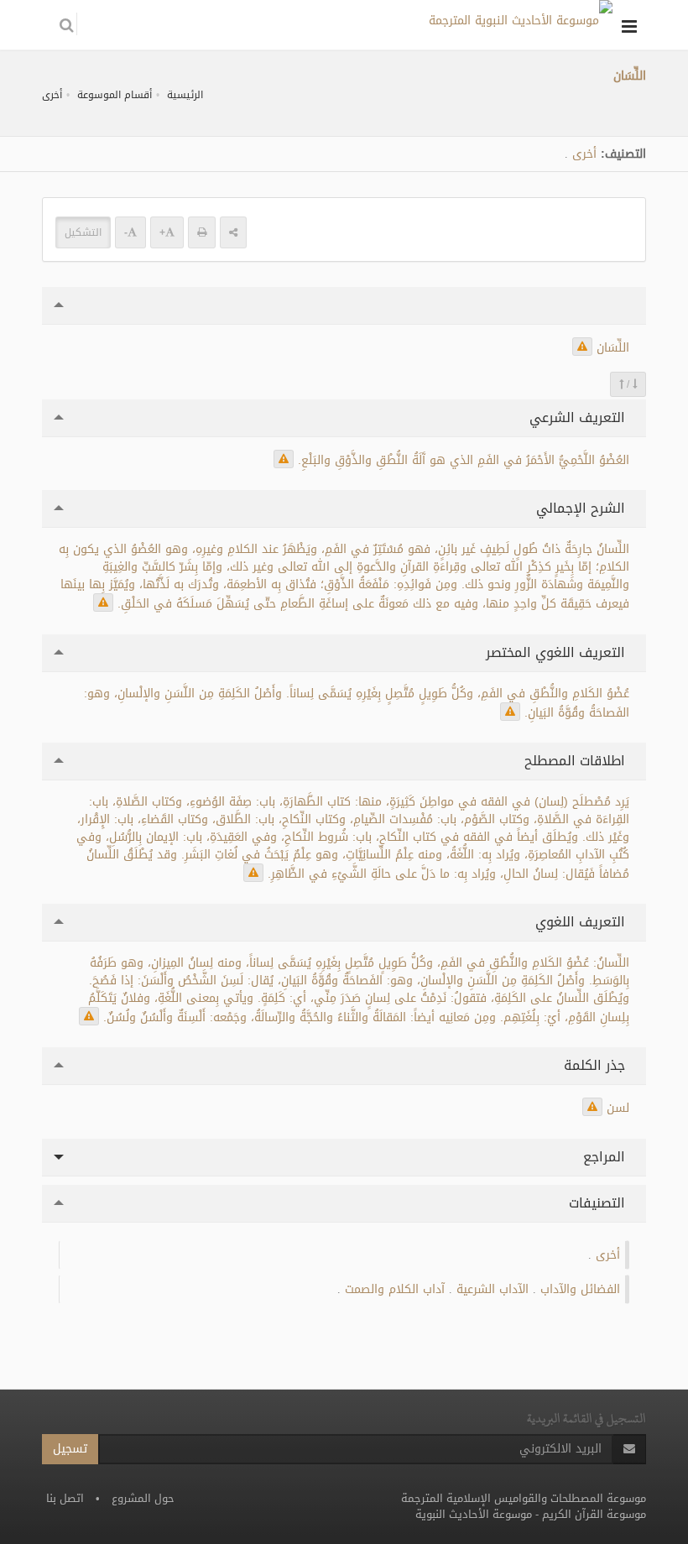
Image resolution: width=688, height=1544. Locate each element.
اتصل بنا (65, 1498)
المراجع (606, 1157)
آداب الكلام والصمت (395, 1289)
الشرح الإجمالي (582, 508)
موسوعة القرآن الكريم (594, 1514)
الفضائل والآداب (580, 1289)
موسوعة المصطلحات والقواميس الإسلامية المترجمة (523, 1498)
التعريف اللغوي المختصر (557, 652)
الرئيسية (185, 95)
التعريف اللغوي (582, 922)
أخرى (52, 95)
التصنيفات (599, 1203)
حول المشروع (143, 1498)
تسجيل (70, 1448)
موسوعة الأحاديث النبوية (473, 1514)
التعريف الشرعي (579, 417)
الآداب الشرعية (492, 1289)
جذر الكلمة (596, 1065)
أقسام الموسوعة (114, 95)
